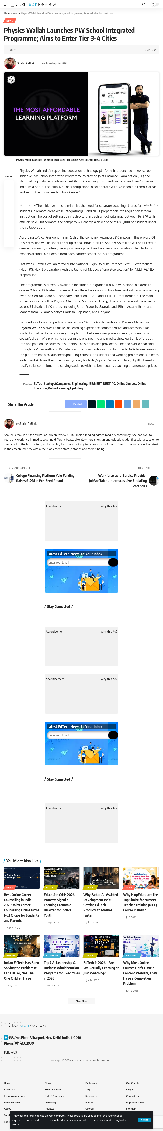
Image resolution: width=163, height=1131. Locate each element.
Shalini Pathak (25, 63)
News (9, 21)
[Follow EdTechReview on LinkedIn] (92, 615)
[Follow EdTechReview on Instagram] (81, 615)
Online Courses (126, 384)
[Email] (56, 50)
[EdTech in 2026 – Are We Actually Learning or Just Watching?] (101, 946)
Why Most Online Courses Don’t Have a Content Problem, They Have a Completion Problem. (140, 973)
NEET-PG (109, 384)
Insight (50, 887)
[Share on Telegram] (50, 50)
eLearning (52, 955)
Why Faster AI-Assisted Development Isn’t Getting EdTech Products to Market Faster (100, 904)
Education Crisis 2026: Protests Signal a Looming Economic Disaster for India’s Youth (59, 904)
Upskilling (76, 388)
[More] (69, 50)
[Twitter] (157, 423)
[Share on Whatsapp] (32, 50)
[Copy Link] (63, 50)
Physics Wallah (30, 328)
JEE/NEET (137, 360)
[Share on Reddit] (44, 50)
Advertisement (28, 205)
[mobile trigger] (7, 4)
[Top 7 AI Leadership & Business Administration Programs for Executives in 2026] (61, 946)
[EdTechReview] (33, 4)
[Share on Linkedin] (38, 50)
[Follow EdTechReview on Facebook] (50, 615)
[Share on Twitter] (26, 50)
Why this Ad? (151, 205)
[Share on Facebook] (19, 50)
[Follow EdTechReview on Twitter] (60, 615)
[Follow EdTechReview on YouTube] (71, 615)
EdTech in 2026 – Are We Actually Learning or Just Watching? (101, 967)
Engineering (79, 384)
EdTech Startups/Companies (52, 384)
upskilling (71, 355)
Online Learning (58, 388)
